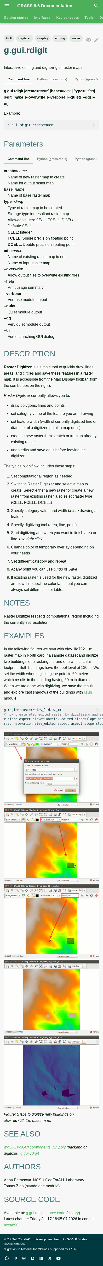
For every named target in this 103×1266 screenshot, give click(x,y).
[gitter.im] (15, 1258)
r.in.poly (59, 1147)
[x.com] (50, 1258)
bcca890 (11, 1225)
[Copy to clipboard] (94, 125)
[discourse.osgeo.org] (32, 1258)
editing (60, 38)
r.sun (88, 692)
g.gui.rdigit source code (45, 1213)
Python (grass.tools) (52, 79)
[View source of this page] (89, 40)
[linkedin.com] (41, 1258)
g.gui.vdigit (29, 1153)
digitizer (24, 38)
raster (76, 38)
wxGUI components (34, 1147)
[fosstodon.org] (24, 1258)
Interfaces (42, 17)
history (73, 1213)
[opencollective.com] (7, 1258)
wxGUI (9, 1147)
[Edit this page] (96, 40)
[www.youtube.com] (58, 1258)
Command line (18, 79)
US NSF (74, 1249)
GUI (9, 38)
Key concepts (67, 17)
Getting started (16, 17)
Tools (89, 17)
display (42, 38)
